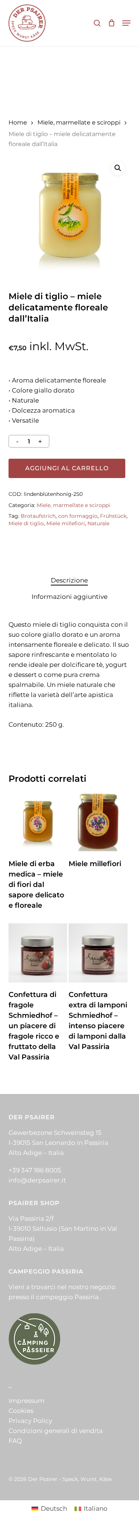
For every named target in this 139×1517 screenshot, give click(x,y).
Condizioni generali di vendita (56, 1430)
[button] (126, 23)
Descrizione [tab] (69, 580)
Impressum (26, 1400)
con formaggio (77, 516)
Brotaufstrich (38, 516)
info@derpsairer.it (37, 1180)
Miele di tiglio (26, 523)
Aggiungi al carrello (67, 468)
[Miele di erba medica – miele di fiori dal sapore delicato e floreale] (38, 822)
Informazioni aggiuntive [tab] (69, 596)
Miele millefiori (65, 523)
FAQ (15, 1441)
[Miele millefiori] (98, 822)
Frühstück (113, 516)
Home (18, 122)
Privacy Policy (30, 1420)
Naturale (98, 523)
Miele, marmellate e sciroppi (78, 122)
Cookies (21, 1410)
